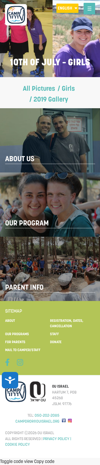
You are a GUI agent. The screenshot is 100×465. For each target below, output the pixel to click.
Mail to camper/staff (23, 350)
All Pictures (39, 88)
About (10, 320)
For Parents (15, 342)
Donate (56, 342)
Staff (54, 334)
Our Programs (17, 334)
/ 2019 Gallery (48, 99)
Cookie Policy (17, 444)
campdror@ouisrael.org (37, 421)
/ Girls (66, 88)
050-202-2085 (47, 415)
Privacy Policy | (57, 438)
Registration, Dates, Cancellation (66, 323)
